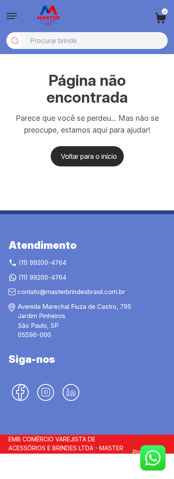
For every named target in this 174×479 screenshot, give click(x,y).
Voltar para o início (89, 156)
